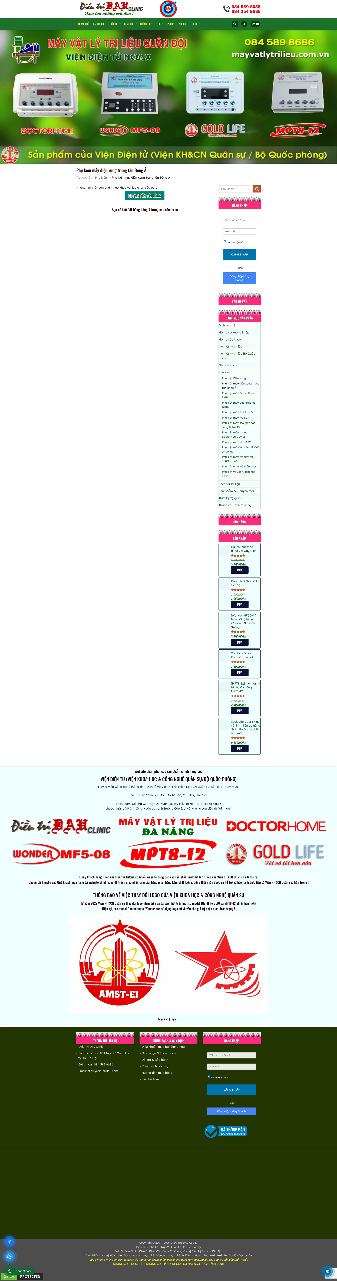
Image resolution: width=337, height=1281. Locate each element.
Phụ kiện (101, 177)
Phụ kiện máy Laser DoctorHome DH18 (234, 434)
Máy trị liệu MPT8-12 (180, 1255)
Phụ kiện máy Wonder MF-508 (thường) (240, 449)
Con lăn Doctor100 (240, 1255)
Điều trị (114, 24)
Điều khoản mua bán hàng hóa (163, 1046)
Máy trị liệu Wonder (154, 1255)
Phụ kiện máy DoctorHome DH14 (238, 395)
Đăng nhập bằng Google (240, 278)
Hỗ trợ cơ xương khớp (234, 332)
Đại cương (98, 24)
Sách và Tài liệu (229, 484)
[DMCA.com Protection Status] (22, 1276)
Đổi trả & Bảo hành (155, 1059)
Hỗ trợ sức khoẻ (230, 339)
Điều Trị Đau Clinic (126, 1251)
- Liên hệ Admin (150, 1079)
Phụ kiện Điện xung (234, 378)
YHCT (158, 24)
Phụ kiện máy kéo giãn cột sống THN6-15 (238, 425)
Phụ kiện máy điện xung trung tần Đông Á (240, 385)
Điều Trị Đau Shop (96, 1255)
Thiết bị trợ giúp (229, 498)
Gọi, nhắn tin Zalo (175, 231)
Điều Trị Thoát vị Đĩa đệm (206, 1251)
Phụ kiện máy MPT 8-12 (236, 442)
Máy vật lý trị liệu (230, 346)
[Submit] (257, 188)
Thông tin (145, 24)
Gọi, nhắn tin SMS (109, 231)
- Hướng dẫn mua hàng (156, 1072)
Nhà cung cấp (228, 365)
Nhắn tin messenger (167, 333)
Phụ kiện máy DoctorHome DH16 (238, 405)
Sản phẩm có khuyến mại (236, 491)
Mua (239, 642)
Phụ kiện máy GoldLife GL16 (239, 412)
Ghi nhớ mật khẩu (235, 242)
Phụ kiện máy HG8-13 (235, 417)
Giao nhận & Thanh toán (159, 1053)
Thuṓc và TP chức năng (235, 505)
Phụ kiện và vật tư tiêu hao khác (238, 474)
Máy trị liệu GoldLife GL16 (211, 1255)
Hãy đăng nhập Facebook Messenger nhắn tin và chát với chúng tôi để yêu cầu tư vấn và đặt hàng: (176, 316)
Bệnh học (129, 24)
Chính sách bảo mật (155, 1066)
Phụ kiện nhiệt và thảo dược (239, 466)
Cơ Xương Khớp (180, 1251)
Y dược (182, 24)
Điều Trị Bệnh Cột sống (153, 1251)
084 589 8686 (103, 1064)
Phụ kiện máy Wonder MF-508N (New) (238, 459)
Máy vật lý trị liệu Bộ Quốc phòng (237, 356)
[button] (235, 24)
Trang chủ (83, 24)
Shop (194, 24)
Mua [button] (239, 570)
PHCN (170, 24)
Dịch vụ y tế (227, 325)
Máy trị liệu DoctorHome (125, 1255)
